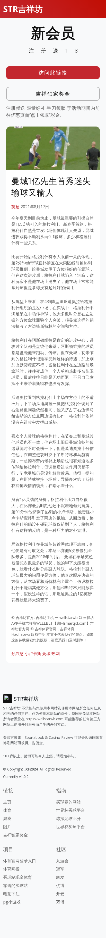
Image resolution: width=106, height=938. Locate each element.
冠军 (60, 869)
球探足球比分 (68, 818)
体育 (7, 810)
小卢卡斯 (33, 653)
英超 (15, 207)
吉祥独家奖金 (53, 93)
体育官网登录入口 (19, 861)
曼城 (46, 653)
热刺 (55, 653)
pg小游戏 (12, 902)
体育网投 (11, 869)
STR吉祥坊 (23, 8)
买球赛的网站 (68, 802)
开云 (60, 894)
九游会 (62, 861)
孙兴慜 (17, 653)
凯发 (60, 877)
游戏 (7, 818)
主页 (7, 802)
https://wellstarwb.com (45, 718)
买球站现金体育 (17, 877)
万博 (60, 902)
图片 (7, 827)
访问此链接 (53, 72)
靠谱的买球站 (15, 885)
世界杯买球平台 (70, 810)
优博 (60, 885)
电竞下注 (11, 894)
